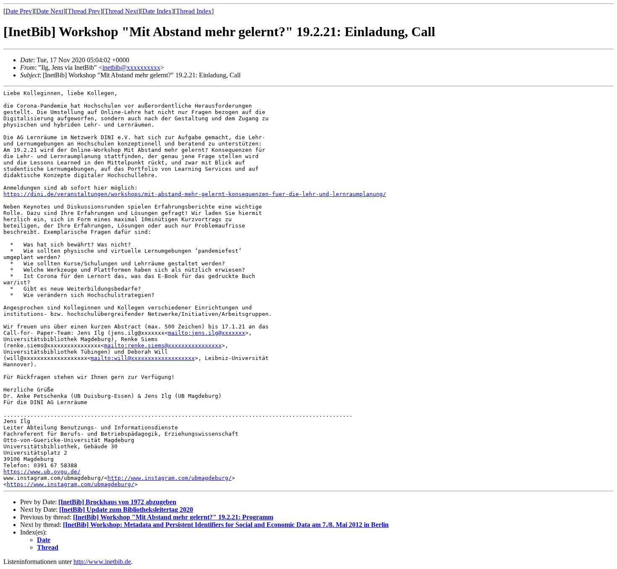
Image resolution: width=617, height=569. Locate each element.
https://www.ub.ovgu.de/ (42, 471)
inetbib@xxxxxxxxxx (131, 67)
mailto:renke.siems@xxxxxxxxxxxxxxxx (163, 345)
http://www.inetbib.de (102, 561)
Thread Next (121, 11)
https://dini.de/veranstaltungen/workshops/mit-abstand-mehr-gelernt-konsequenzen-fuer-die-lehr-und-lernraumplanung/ (194, 194)
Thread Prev (84, 11)
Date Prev (18, 11)
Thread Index (194, 11)
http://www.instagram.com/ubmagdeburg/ (169, 478)
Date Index (157, 11)
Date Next (49, 11)
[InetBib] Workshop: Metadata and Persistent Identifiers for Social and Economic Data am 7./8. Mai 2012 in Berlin (226, 524)
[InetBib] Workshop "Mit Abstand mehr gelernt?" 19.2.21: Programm (173, 517)
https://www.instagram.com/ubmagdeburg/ (70, 484)
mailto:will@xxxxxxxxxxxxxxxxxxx (143, 358)
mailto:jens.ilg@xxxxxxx (206, 333)
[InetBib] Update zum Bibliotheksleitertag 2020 (126, 509)
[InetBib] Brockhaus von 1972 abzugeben (117, 501)
